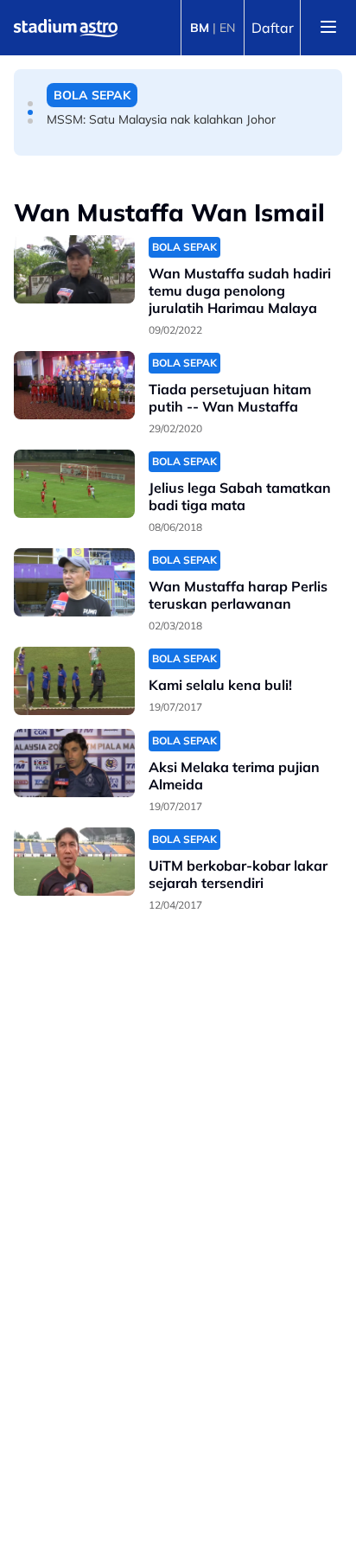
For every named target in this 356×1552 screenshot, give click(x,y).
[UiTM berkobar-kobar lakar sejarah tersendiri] (74, 861)
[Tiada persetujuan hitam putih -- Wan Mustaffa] (74, 385)
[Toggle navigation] (328, 27)
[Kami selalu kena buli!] (74, 681)
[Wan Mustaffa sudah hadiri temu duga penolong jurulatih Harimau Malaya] (74, 269)
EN (227, 27)
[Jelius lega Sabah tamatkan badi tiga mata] (74, 484)
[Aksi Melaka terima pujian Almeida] (74, 763)
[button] (30, 103)
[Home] (66, 27)
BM (199, 27)
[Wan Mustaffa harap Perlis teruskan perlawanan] (74, 582)
